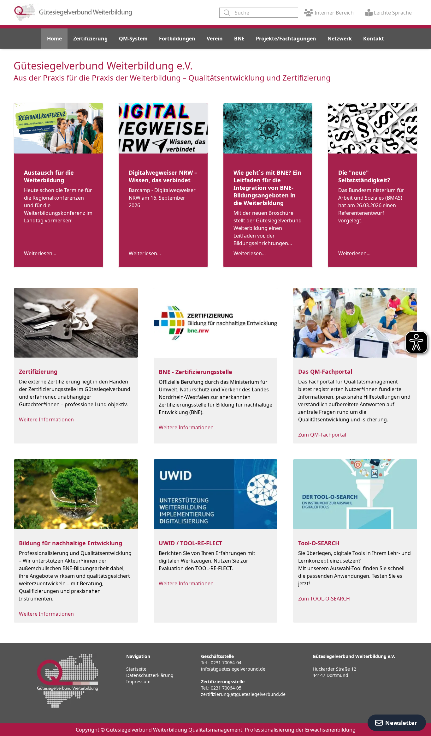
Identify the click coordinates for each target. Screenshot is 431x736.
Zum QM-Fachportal (322, 434)
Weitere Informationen (46, 419)
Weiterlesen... (40, 253)
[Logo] (73, 12)
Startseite (136, 669)
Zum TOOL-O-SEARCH (324, 598)
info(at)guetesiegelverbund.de (233, 669)
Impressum (138, 682)
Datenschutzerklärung (150, 675)
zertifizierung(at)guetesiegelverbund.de (243, 694)
